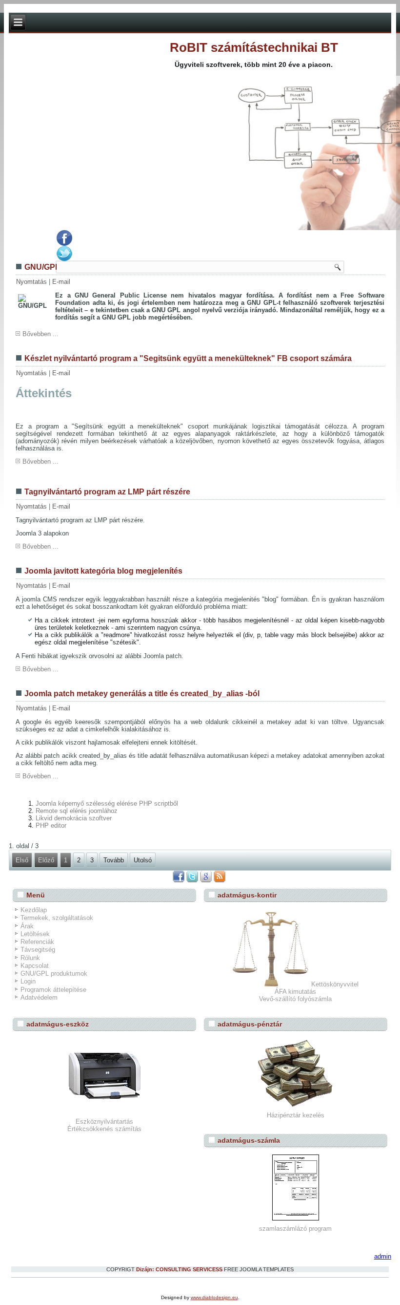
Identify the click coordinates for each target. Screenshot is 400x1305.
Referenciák (37, 941)
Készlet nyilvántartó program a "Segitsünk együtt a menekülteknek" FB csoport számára (188, 358)
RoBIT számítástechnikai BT (254, 47)
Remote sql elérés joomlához (77, 810)
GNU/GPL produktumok (53, 973)
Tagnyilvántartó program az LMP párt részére (107, 492)
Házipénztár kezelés (295, 1115)
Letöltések (35, 934)
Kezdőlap (33, 910)
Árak (27, 926)
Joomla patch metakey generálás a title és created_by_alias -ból (142, 693)
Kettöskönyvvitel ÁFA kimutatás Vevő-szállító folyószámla (309, 992)
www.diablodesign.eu (214, 1297)
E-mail (61, 281)
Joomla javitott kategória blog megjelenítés (103, 571)
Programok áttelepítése (53, 989)
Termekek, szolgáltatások (56, 917)
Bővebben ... (40, 334)
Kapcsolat (34, 965)
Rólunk (30, 958)
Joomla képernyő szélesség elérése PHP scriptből (107, 803)
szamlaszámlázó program (295, 1228)
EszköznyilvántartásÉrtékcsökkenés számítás (104, 1125)
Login (28, 981)
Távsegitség (37, 949)
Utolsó (143, 860)
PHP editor (51, 825)
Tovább (113, 860)
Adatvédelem (39, 997)
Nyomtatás (32, 281)
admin (382, 1256)
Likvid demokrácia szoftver (74, 818)
